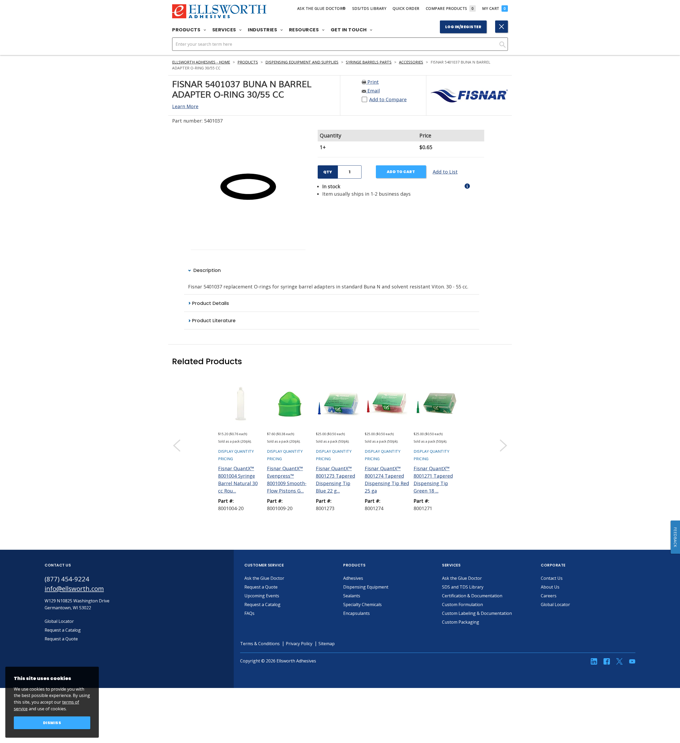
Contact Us (552, 578)
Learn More (185, 106)
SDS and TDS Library (462, 587)
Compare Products (450, 8)
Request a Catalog (262, 604)
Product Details (210, 303)
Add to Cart (401, 171)
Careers (548, 596)
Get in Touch (349, 30)
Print (372, 82)
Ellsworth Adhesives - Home (201, 62)
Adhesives (353, 578)
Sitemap (326, 644)
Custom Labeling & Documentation (477, 613)
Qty (327, 172)
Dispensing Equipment (365, 587)
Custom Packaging (460, 622)
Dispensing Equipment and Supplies (301, 62)
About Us (550, 587)
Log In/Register (463, 27)
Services (224, 30)
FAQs (249, 613)
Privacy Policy (299, 644)
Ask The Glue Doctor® (321, 8)
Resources (304, 30)
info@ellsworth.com (74, 588)
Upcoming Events (261, 596)
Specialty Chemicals (362, 604)
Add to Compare (388, 99)
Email (373, 90)
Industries (263, 30)
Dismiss (52, 722)
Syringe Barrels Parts (369, 62)
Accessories (411, 62)
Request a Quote (261, 587)
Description (206, 270)
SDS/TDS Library (369, 8)
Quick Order (406, 8)
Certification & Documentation (472, 596)
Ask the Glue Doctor (264, 578)
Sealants (351, 596)
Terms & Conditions (260, 644)
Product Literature (213, 320)
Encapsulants (356, 613)
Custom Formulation (462, 604)
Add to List (445, 172)
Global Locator (555, 604)
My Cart (494, 8)
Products (187, 30)
